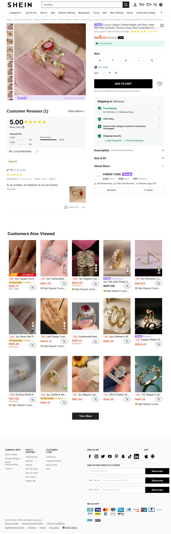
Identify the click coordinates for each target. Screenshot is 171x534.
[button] (155, 5)
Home (9, 19)
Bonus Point (51, 465)
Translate (11, 189)
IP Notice (32, 527)
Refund (29, 465)
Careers (8, 468)
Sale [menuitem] (53, 12)
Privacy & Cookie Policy (32, 523)
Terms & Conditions (56, 523)
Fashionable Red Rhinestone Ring (86, 336)
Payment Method (53, 461)
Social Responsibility (11, 463)
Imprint (43, 527)
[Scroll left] (157, 12)
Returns (29, 461)
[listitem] (22, 266)
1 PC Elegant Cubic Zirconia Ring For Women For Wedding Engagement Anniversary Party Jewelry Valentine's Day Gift (149, 394)
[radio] (99, 60)
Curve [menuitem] (96, 12)
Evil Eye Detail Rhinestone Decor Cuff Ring (23, 394)
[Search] (126, 5)
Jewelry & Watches (23, 19)
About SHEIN (11, 454)
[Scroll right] (161, 12)
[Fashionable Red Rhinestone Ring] (85, 316)
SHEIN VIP (30, 481)
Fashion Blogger (12, 458)
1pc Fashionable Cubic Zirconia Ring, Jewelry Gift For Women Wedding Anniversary (54, 278)
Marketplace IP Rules (14, 527)
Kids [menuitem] (105, 12)
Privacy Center (11, 523)
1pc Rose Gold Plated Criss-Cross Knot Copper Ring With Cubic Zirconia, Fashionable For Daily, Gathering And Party (23, 336)
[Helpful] (66, 207)
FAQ (48, 469)
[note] (22, 274)
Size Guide (31, 477)
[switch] (36, 151)
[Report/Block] (84, 207)
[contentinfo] (128, 512)
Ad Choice (54, 527)
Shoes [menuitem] (130, 12)
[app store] (146, 458)
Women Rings (65, 19)
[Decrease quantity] (103, 73)
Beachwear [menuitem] (84, 12)
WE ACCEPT (93, 504)
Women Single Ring (82, 19)
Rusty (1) (13, 161)
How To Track (32, 473)
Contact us (51, 457)
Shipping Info (32, 457)
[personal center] (135, 5)
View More (85, 416)
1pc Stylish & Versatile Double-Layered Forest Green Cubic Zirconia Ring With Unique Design (54, 394)
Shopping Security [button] (112, 136)
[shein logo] (20, 4)
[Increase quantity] (116, 73)
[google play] (152, 458)
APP (146, 450)
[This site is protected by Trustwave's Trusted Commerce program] (89, 520)
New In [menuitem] (43, 12)
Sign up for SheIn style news (103, 465)
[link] (141, 5)
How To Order (32, 469)
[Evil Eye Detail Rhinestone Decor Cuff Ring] (22, 374)
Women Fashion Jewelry (45, 19)
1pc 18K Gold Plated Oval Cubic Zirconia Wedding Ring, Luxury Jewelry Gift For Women (117, 281)
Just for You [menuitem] (31, 12)
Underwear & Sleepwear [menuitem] (148, 12)
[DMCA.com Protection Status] (98, 520)
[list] (114, 456)
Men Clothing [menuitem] (116, 12)
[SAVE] (159, 83)
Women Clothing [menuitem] (66, 12)
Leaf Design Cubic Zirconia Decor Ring (54, 336)
